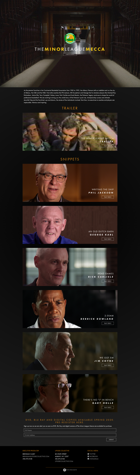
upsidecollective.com (64, 461)
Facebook (93, 456)
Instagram (93, 459)
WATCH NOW (70, 54)
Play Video (107, 146)
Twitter (92, 454)
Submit (111, 439)
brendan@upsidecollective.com (36, 456)
